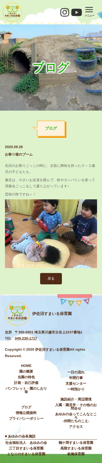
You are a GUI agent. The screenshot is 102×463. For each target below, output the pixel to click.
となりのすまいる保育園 (26, 454)
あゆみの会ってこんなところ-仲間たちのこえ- (76, 417)
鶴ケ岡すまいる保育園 (76, 443)
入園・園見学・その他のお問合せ (76, 406)
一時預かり (76, 389)
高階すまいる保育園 (76, 448)
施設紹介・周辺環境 (76, 399)
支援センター (76, 383)
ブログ (26, 407)
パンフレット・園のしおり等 (26, 390)
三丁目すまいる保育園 (26, 448)
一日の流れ (76, 372)
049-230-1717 (26, 338)
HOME (26, 366)
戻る (51, 278)
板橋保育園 (76, 454)
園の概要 (26, 371)
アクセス (76, 427)
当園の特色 (26, 377)
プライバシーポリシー (26, 418)
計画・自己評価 (26, 383)
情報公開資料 (26, 413)
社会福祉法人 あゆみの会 (26, 443)
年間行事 (76, 378)
